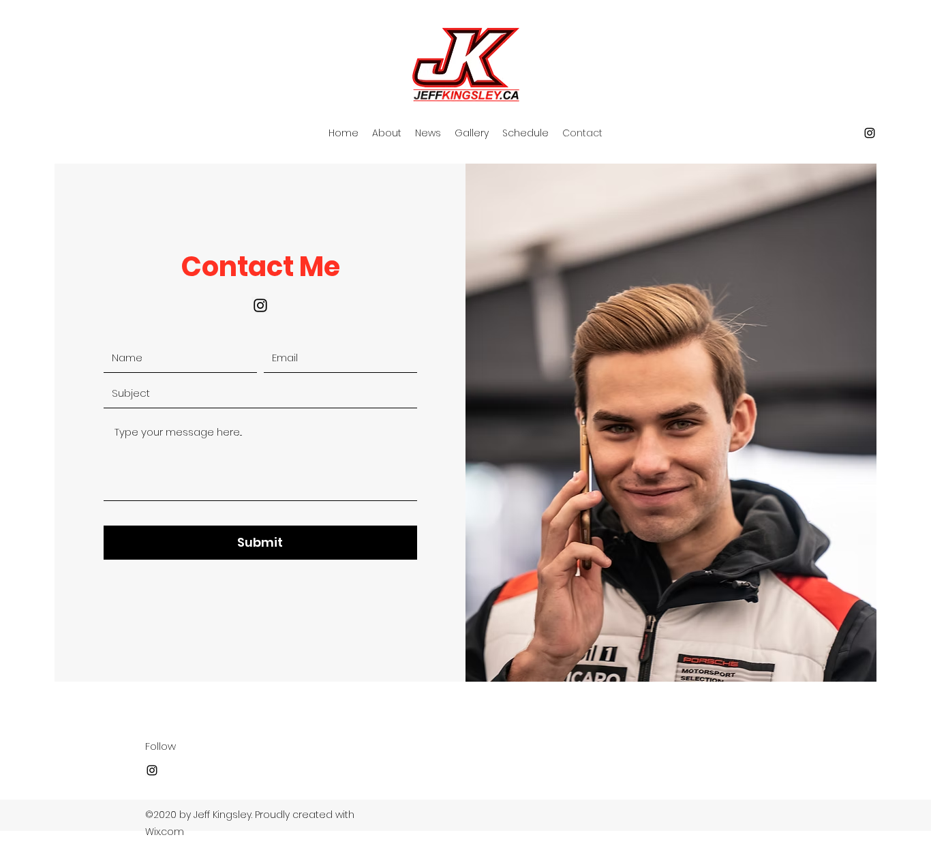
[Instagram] (869, 133)
